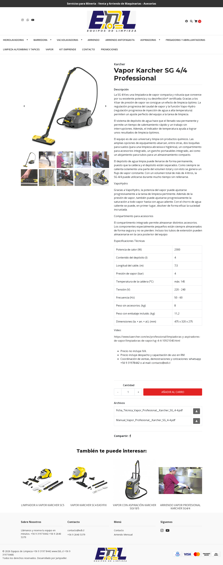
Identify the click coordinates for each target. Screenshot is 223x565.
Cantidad (128, 385)
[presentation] (24, 106)
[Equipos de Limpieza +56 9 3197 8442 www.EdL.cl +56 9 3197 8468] (111, 21)
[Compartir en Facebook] (130, 436)
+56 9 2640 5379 (76, 534)
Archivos (119, 403)
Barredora (40, 39)
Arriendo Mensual (123, 534)
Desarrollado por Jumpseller (52, 558)
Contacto (88, 49)
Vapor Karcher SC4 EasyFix (88, 505)
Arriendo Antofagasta (120, 39)
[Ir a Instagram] (22, 20)
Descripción (121, 89)
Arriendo (93, 39)
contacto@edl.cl (160, 363)
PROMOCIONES (109, 49)
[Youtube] (32, 20)
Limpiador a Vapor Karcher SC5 (42, 505)
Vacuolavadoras (67, 39)
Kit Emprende (67, 49)
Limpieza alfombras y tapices (21, 49)
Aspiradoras (148, 39)
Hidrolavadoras (13, 39)
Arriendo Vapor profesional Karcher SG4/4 (180, 506)
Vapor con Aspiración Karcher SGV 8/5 (134, 506)
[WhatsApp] (27, 20)
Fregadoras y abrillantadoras (185, 39)
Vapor (49, 49)
